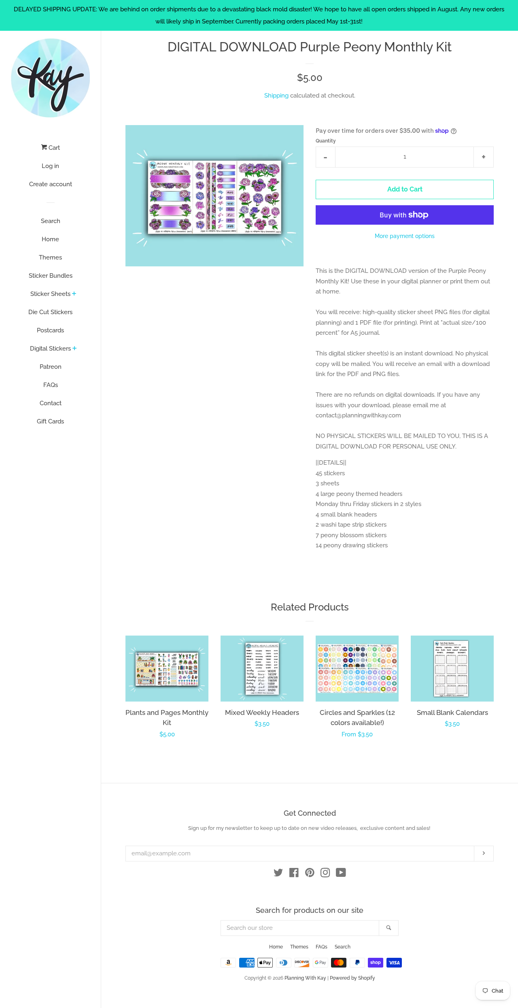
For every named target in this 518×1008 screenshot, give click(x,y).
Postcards (50, 330)
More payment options (405, 236)
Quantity (326, 141)
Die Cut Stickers (50, 312)
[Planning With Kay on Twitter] (278, 874)
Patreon (51, 366)
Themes (50, 257)
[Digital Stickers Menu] (75, 349)
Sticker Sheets (50, 294)
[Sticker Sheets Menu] (74, 294)
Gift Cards (50, 421)
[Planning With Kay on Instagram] (325, 874)
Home (50, 239)
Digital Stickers (50, 348)
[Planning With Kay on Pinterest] (310, 874)
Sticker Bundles (50, 275)
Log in (50, 166)
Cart (53, 147)
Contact (51, 403)
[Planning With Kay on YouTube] (341, 874)
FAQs (50, 385)
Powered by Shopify (352, 978)
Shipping (276, 95)
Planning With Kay (305, 978)
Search (50, 221)
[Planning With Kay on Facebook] (294, 874)
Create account (50, 184)
